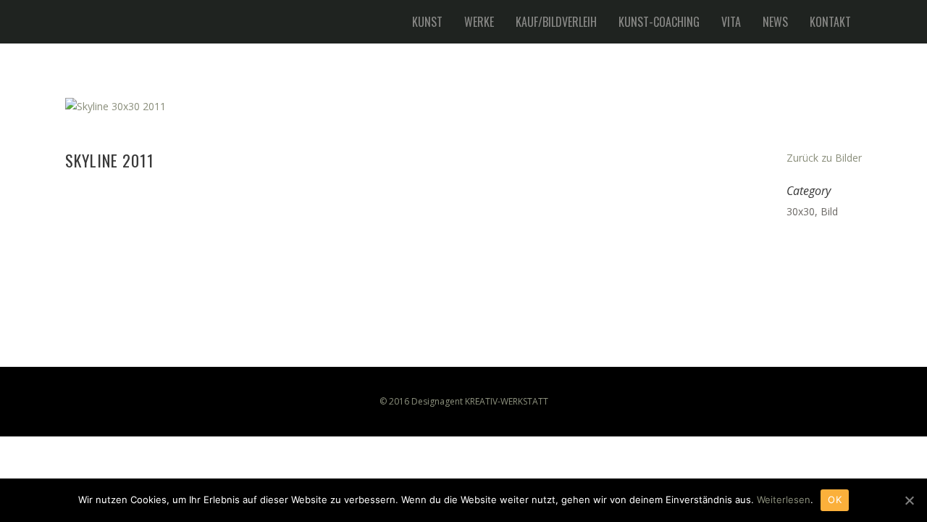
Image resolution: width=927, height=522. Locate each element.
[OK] (909, 500)
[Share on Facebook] (794, 248)
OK (835, 499)
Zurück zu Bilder (824, 158)
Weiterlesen (783, 499)
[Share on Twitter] (817, 248)
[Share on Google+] (840, 248)
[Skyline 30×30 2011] (463, 106)
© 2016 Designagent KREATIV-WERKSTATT (463, 401)
